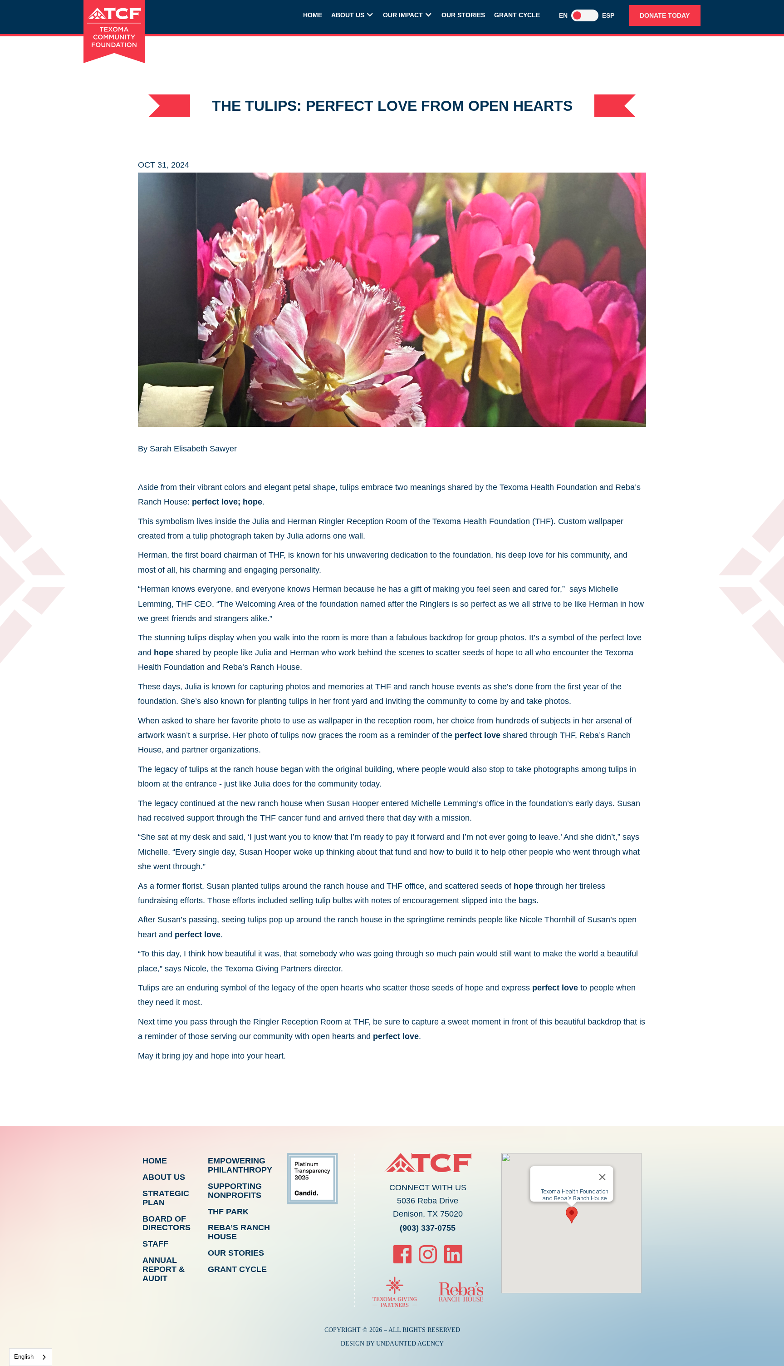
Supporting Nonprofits (235, 1191)
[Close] (602, 1177)
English (24, 1356)
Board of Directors (166, 1223)
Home (312, 15)
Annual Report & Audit (163, 1269)
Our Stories (463, 15)
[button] (352, 16)
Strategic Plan (165, 1198)
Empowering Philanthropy (240, 1165)
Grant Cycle (517, 15)
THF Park (228, 1211)
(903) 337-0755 (428, 1227)
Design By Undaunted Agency (392, 1343)
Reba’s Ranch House (239, 1232)
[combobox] (30, 1357)
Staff (155, 1243)
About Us (163, 1177)
